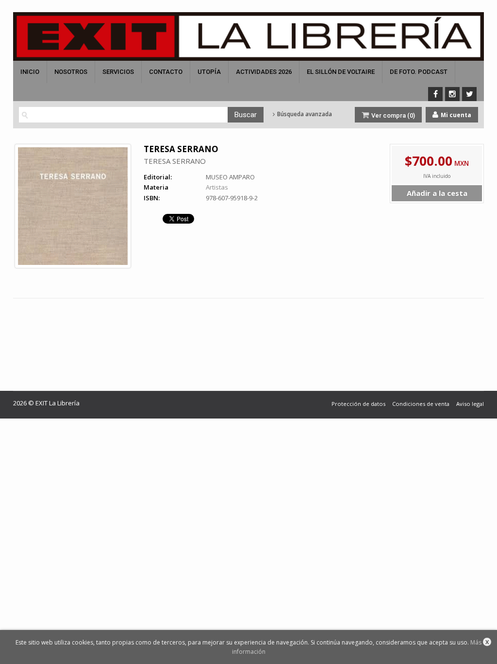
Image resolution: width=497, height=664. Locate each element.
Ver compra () (392, 115)
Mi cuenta (455, 115)
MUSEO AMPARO (230, 177)
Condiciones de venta (420, 403)
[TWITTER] (469, 94)
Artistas (217, 187)
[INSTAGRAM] (452, 94)
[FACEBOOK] (435, 94)
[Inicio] (248, 36)
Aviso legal (470, 403)
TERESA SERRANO (175, 161)
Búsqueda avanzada (303, 114)
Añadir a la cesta (437, 193)
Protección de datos (358, 403)
